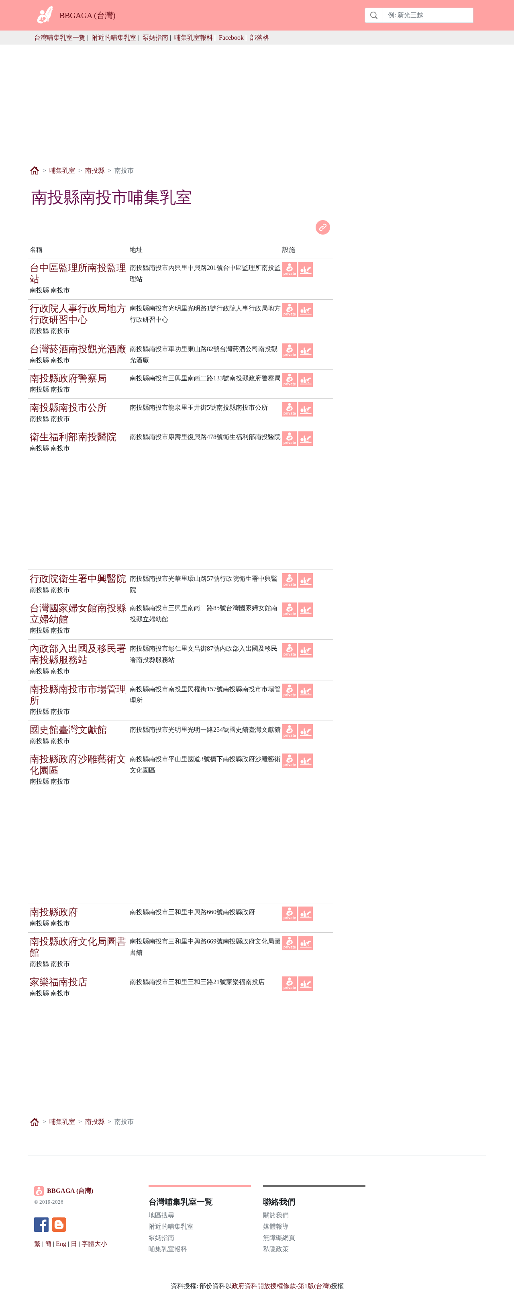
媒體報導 (276, 1226)
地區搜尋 (161, 1215)
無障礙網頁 (279, 1237)
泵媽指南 (155, 37)
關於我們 (276, 1215)
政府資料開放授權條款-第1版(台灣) (281, 1285)
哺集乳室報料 (193, 37)
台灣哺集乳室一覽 (60, 37)
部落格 (259, 37)
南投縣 (94, 170)
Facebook (231, 37)
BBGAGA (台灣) (70, 1190)
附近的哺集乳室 (114, 37)
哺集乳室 (62, 170)
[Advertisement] (257, 101)
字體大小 (94, 1243)
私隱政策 (276, 1249)
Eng (61, 1243)
